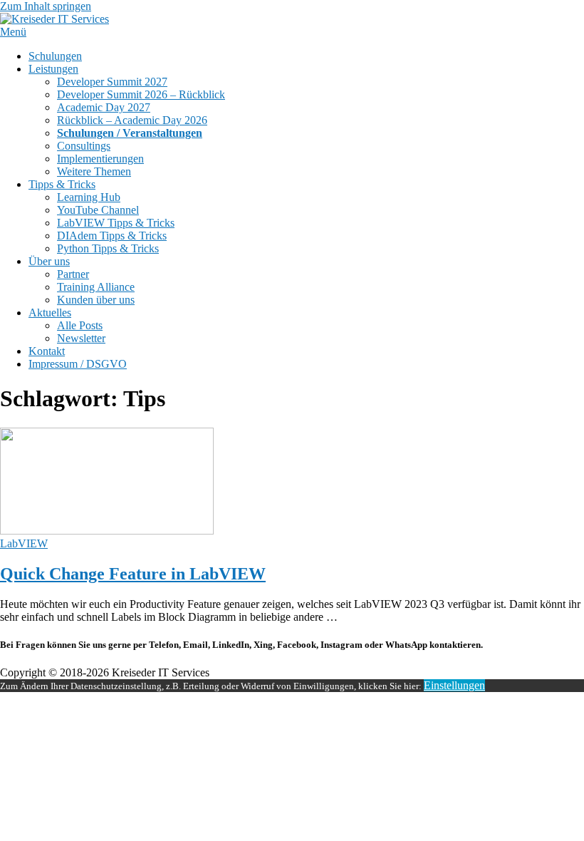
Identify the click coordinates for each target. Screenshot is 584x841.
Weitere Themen (94, 171)
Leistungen (53, 69)
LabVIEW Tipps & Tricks (115, 223)
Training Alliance (96, 287)
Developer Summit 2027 (112, 82)
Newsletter (81, 338)
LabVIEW (24, 543)
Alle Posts (80, 325)
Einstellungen (454, 685)
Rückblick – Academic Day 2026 (132, 120)
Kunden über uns (96, 300)
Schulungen (55, 56)
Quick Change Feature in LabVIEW (133, 573)
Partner (73, 274)
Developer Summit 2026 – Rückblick (141, 94)
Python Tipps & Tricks (108, 248)
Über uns (49, 261)
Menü (13, 32)
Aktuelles (49, 312)
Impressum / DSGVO (77, 364)
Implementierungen (100, 159)
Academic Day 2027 (103, 107)
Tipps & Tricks (61, 184)
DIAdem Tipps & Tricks (112, 235)
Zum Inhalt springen (45, 6)
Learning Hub (88, 197)
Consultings (83, 146)
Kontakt (46, 351)
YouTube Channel (98, 210)
